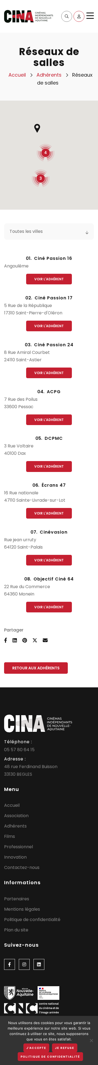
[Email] (45, 640)
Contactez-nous (21, 867)
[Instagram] (24, 964)
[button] (37, 128)
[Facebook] (9, 964)
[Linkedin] (38, 964)
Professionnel (18, 847)
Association (16, 816)
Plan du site (16, 930)
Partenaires (16, 899)
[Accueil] (28, 16)
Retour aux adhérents (36, 668)
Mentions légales (22, 909)
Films (9, 836)
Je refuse (64, 1047)
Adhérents (49, 74)
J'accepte (36, 1047)
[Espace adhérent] (79, 16)
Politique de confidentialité (32, 919)
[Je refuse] (91, 1040)
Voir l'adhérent (49, 279)
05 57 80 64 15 (19, 750)
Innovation (15, 857)
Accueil (17, 74)
